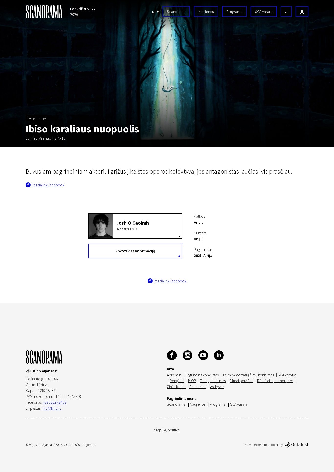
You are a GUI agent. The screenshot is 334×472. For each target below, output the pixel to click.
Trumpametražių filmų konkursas (248, 374)
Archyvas (217, 386)
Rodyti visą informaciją (135, 250)
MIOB (192, 380)
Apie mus (174, 374)
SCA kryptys (287, 374)
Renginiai (177, 380)
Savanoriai (197, 386)
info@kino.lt (51, 408)
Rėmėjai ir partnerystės (275, 380)
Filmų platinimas (213, 380)
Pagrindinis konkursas (202, 374)
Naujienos (206, 11)
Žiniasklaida (176, 386)
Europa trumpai (37, 118)
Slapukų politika (166, 429)
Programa (234, 11)
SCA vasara (263, 11)
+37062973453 (54, 402)
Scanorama (176, 11)
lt (154, 11)
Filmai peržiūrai (241, 380)
